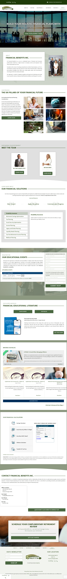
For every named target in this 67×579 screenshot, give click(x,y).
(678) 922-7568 (5, 503)
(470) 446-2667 (5, 499)
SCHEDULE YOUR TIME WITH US (55, 2)
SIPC (30, 574)
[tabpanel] (46, 225)
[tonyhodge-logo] (8, 6)
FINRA (28, 574)
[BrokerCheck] (8, 2)
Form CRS (41, 571)
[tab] (16, 213)
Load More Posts (33, 401)
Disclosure (37, 571)
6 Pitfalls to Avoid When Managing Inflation (35, 352)
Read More (60, 364)
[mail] (13, 2)
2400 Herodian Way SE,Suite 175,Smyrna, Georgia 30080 (53, 557)
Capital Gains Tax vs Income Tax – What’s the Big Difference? (18, 381)
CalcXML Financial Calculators (8, 454)
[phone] (15, 2)
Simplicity (38, 563)
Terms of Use (32, 571)
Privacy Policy (26, 571)
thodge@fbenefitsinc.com (8, 495)
